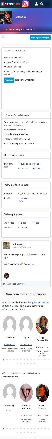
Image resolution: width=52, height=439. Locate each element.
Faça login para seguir (40, 37)
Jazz (37, 222)
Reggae (24, 227)
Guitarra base (26, 193)
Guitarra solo (26, 163)
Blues (23, 222)
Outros (9, 227)
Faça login (9, 80)
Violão (38, 168)
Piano (38, 163)
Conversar (30, 264)
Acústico (10, 222)
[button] (3, 359)
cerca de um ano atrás (21, 247)
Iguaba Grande (23, 71)
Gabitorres (18, 244)
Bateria (8, 193)
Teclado (24, 168)
